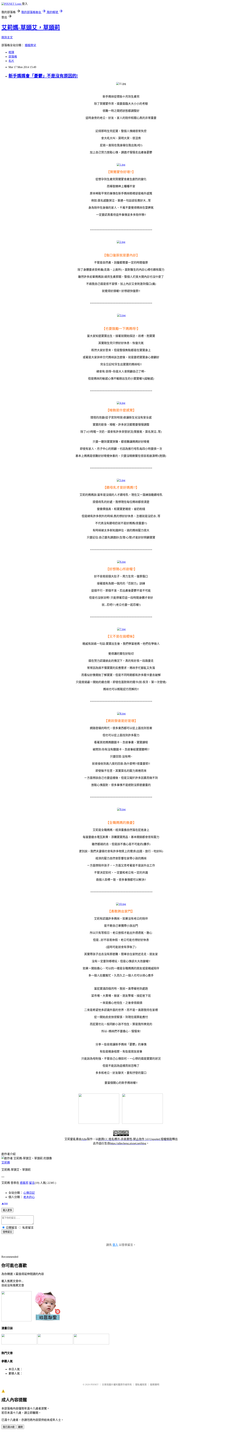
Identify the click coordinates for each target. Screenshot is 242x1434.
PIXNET (95, 1384)
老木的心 (29, 1197)
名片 (11, 60)
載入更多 (7, 1210)
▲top (4, 1203)
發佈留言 (7, 1232)
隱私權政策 (141, 1384)
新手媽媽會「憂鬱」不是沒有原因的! (43, 76)
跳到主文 (7, 37)
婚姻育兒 (30, 45)
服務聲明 (154, 1384)
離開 (20, 1427)
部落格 (13, 56)
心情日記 (29, 1192)
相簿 (11, 52)
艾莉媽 (5, 1162)
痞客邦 (24, 1182)
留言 (32, 1182)
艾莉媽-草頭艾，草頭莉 (30, 27)
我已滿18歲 (9, 1427)
